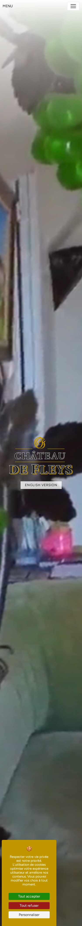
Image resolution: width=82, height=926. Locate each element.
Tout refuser (29, 905)
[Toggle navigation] (73, 6)
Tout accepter (29, 896)
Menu (8, 6)
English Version (41, 485)
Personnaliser (29, 915)
